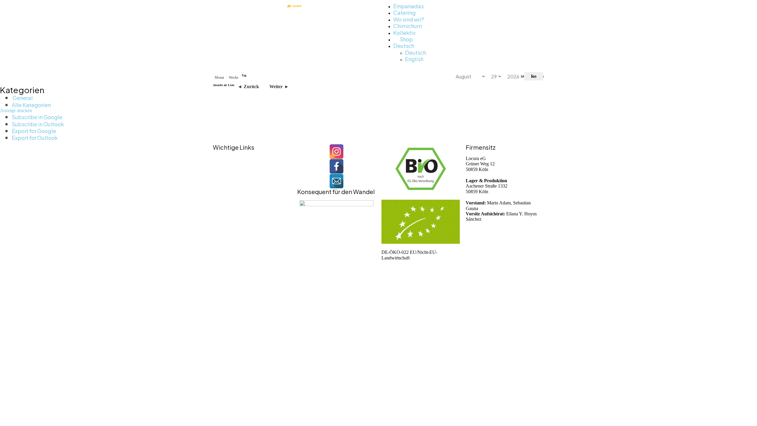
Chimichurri (407, 25)
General (23, 97)
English (414, 58)
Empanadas (408, 5)
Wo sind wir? (408, 19)
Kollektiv (404, 32)
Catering (404, 12)
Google (37, 116)
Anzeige (16, 110)
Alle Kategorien (31, 104)
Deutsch (403, 45)
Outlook (38, 124)
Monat (219, 77)
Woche (233, 77)
